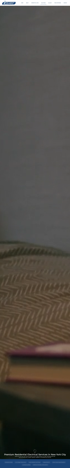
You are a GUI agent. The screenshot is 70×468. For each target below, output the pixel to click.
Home (22, 2)
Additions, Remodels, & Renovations (40, 464)
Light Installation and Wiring (34, 462)
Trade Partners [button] (57, 2)
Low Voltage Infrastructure (20, 462)
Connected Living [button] (35, 2)
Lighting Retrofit (46, 462)
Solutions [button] (43, 2)
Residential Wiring (8, 462)
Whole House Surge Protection (59, 462)
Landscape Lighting (26, 464)
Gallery (50, 2)
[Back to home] (9, 3)
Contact (65, 2)
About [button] (27, 2)
